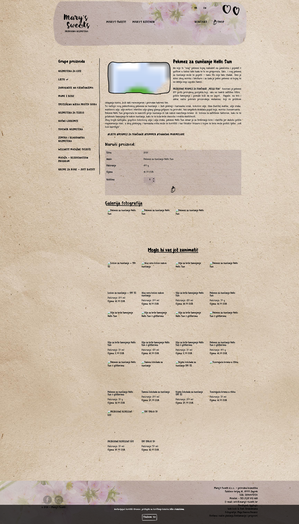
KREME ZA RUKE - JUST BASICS (76, 170)
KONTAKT (200, 22)
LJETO (61, 80)
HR (195, 8)
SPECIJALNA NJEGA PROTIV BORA (77, 105)
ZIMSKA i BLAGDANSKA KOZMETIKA (71, 140)
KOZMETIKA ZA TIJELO (71, 113)
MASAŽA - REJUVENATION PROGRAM (73, 160)
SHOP (220, 22)
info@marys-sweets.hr (245, 502)
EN (204, 8)
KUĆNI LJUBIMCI (68, 121)
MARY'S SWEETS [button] (116, 22)
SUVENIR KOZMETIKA (70, 130)
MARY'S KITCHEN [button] (143, 22)
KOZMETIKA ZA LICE (69, 71)
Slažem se (149, 517)
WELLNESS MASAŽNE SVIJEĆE (74, 150)
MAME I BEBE (66, 96)
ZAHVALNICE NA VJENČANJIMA (75, 88)
